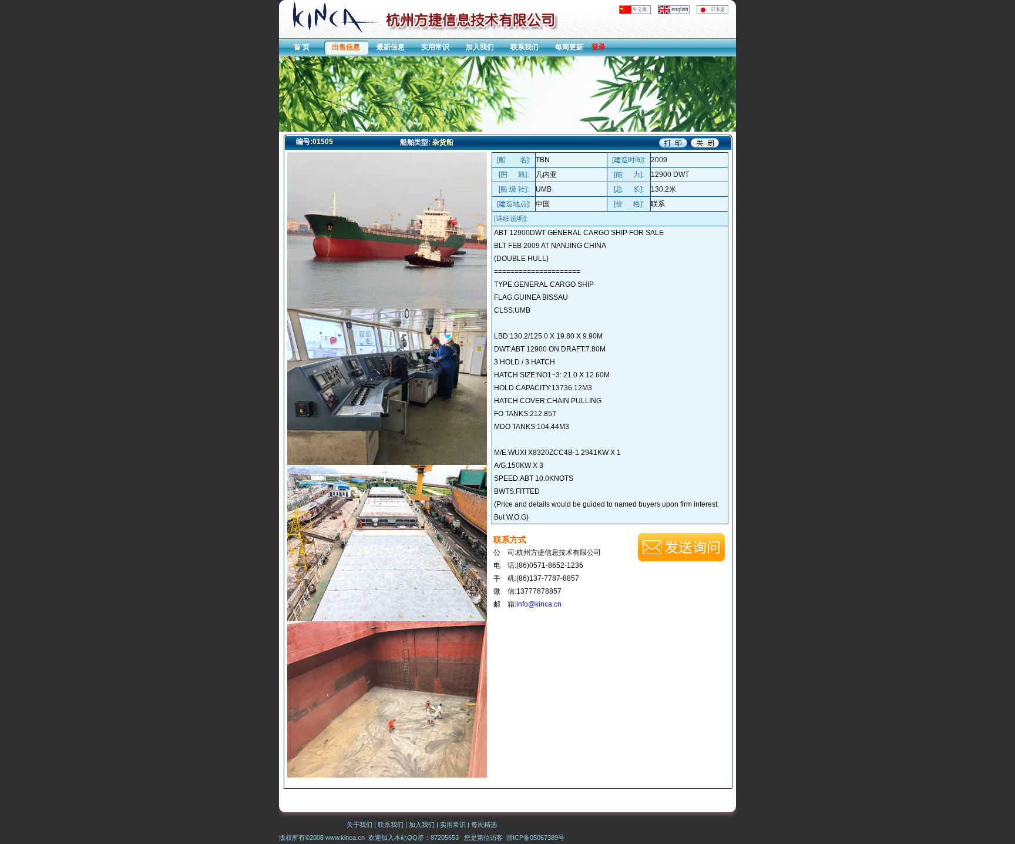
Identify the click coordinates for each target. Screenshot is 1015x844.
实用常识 (435, 47)
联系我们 (524, 47)
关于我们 (359, 824)
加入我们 (480, 47)
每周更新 (569, 47)
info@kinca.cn (539, 604)
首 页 (302, 47)
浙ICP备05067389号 (535, 837)
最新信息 (391, 47)
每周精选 (484, 824)
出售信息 (346, 47)
